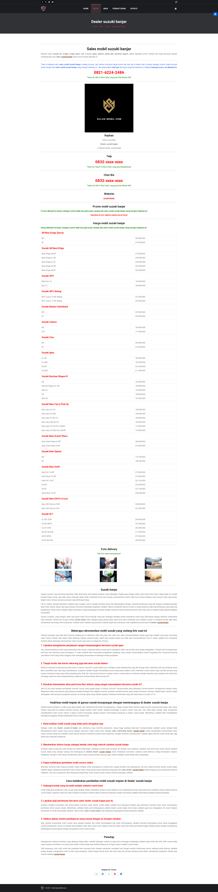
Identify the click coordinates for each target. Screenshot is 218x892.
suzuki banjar (119, 49)
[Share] (215, 14)
